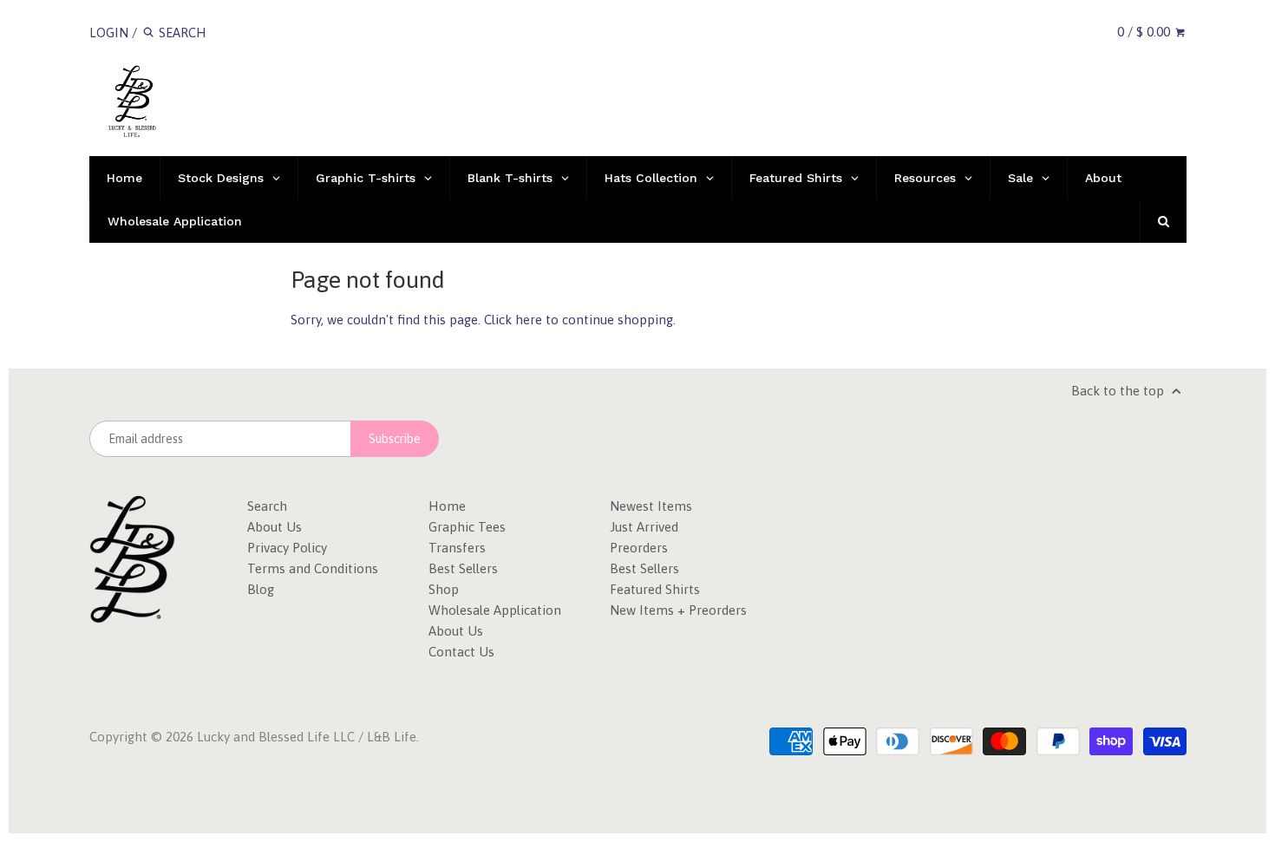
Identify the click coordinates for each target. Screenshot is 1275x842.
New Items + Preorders (678, 610)
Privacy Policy (287, 547)
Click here (513, 319)
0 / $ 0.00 (1145, 31)
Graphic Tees (467, 526)
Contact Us (461, 651)
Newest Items (651, 506)
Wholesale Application (494, 610)
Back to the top (1119, 390)
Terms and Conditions (312, 568)
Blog (260, 589)
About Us (274, 526)
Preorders (639, 547)
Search (267, 506)
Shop (443, 589)
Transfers (457, 547)
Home (447, 506)
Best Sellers (463, 568)
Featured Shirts (655, 589)
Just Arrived (644, 526)
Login (108, 32)
